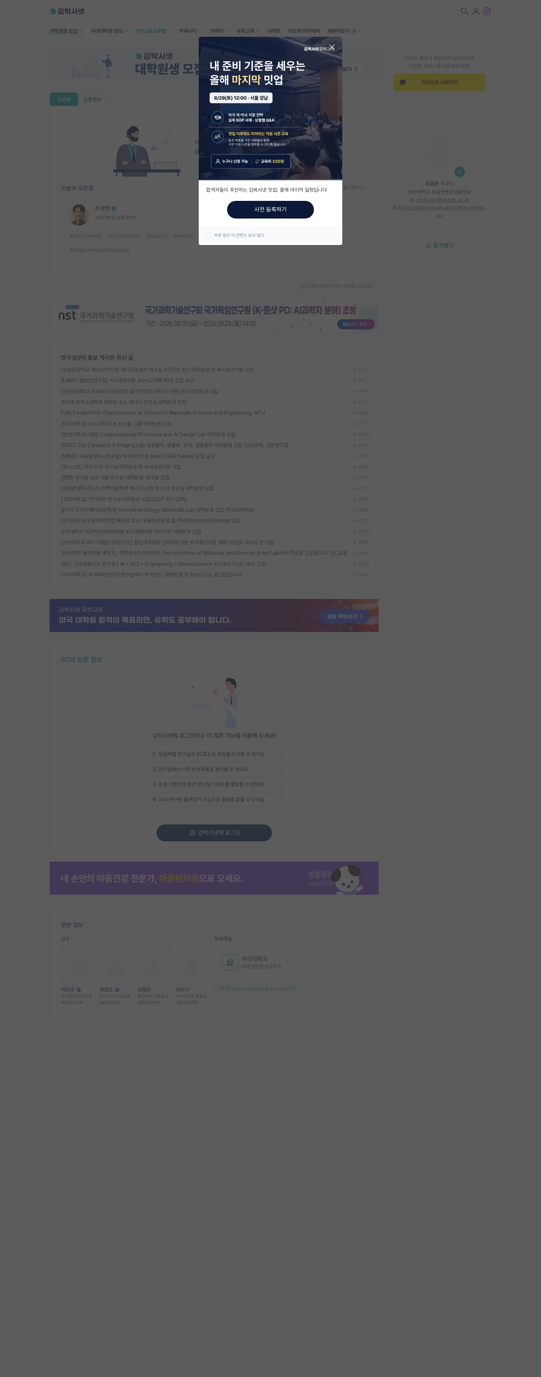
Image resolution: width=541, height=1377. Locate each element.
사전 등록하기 (270, 209)
